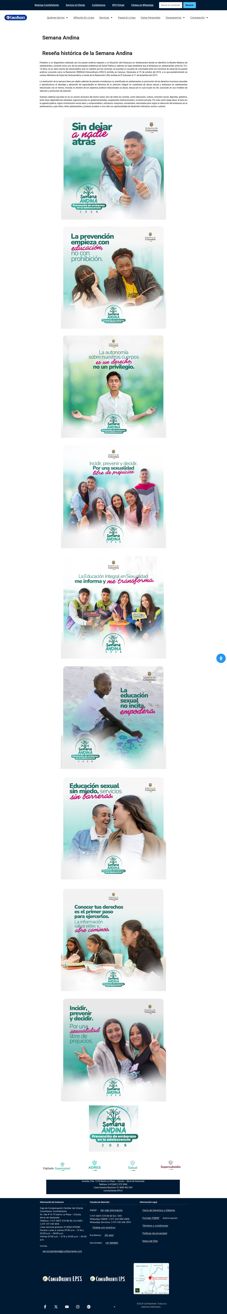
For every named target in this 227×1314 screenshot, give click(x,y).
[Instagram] (77, 1306)
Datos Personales (150, 17)
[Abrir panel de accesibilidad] (221, 658)
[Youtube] (66, 1306)
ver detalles (111, 1242)
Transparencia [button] (173, 17)
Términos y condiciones (155, 1225)
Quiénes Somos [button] (56, 17)
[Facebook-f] (45, 1306)
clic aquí (109, 1235)
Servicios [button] (104, 17)
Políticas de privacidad (154, 1233)
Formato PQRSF (150, 1218)
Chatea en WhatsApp (142, 5)
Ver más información (111, 1210)
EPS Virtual (118, 5)
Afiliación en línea (83, 17)
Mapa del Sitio (150, 1241)
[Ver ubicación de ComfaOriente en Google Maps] (151, 1279)
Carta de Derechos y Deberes (158, 1210)
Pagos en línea (126, 17)
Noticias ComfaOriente (47, 5)
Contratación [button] (197, 17)
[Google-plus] (88, 1306)
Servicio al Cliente (75, 5)
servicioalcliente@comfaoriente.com (62, 1251)
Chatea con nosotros (103, 1227)
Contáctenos (98, 5)
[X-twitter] (56, 1306)
